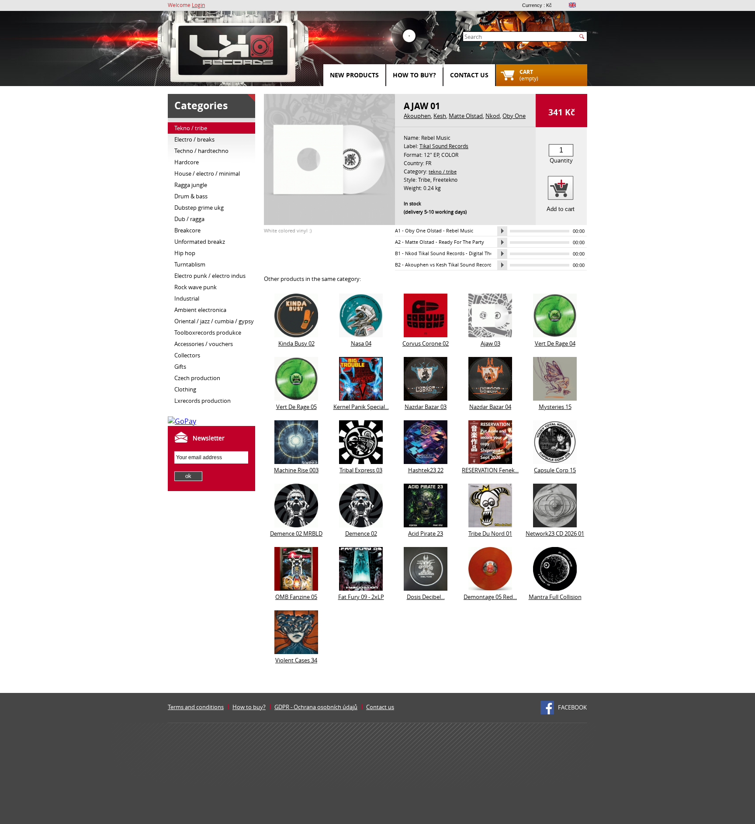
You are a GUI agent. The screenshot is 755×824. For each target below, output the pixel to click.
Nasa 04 (361, 343)
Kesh (439, 116)
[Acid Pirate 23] (425, 525)
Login (198, 4)
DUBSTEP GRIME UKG (199, 207)
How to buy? (414, 75)
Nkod (492, 116)
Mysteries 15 (555, 407)
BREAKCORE (187, 230)
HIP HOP (184, 253)
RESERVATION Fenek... (490, 470)
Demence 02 (361, 533)
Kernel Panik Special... (361, 407)
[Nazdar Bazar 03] (425, 398)
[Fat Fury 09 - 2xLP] (361, 588)
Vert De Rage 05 (296, 407)
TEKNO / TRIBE (190, 128)
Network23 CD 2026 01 (555, 533)
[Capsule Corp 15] (555, 461)
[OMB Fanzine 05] (296, 588)
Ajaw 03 (490, 343)
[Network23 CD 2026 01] (555, 525)
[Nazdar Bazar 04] (490, 398)
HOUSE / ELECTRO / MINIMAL (207, 173)
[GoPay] (182, 421)
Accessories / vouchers (203, 344)
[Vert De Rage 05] (296, 398)
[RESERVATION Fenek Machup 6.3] (490, 461)
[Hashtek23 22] (425, 461)
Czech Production (197, 378)
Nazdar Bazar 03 (426, 407)
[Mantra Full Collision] (555, 588)
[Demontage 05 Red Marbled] (490, 588)
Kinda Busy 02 (296, 343)
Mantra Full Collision (555, 597)
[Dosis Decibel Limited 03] (425, 588)
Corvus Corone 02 (425, 343)
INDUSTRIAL (186, 298)
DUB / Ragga (189, 219)
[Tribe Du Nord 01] (490, 525)
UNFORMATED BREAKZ (199, 242)
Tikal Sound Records (443, 145)
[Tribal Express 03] (361, 461)
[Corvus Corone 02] (425, 334)
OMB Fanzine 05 (296, 597)
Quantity (561, 160)
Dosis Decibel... (426, 597)
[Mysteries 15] (555, 398)
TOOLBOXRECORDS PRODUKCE (207, 332)
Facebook (572, 707)
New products (354, 75)
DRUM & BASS (191, 196)
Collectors (187, 355)
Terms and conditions (196, 707)
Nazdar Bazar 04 (490, 407)
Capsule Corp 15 (555, 470)
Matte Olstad (466, 116)
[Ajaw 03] (490, 334)
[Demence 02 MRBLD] (296, 525)
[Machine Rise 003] (296, 461)
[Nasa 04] (361, 334)
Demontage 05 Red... (490, 597)
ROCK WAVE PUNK (195, 287)
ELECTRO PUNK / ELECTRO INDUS (210, 276)
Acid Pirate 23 (425, 533)
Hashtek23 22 (425, 470)
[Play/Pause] (502, 231)
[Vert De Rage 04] (555, 334)
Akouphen (417, 116)
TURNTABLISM (189, 264)
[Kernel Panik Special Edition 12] (361, 398)
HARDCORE (186, 162)
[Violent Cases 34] (296, 651)
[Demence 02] (361, 525)
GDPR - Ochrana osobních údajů (315, 707)
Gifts (180, 366)
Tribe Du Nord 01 (490, 533)
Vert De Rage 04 (555, 343)
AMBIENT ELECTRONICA (200, 310)
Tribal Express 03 (360, 470)
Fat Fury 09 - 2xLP (361, 597)
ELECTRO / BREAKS (194, 139)
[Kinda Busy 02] (296, 334)
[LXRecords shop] (233, 52)
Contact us (469, 75)
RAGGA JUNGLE (190, 185)
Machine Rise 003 (296, 470)
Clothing (185, 389)
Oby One (514, 116)
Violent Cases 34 (296, 660)
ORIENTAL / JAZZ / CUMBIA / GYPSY (214, 321)
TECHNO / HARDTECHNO (201, 151)
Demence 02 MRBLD (296, 533)
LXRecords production (202, 401)
